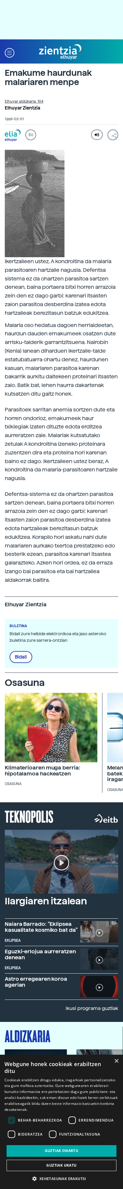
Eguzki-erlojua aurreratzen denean (40, 954)
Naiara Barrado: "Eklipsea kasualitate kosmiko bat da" (41, 927)
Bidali (21, 657)
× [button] (116, 1061)
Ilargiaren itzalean (46, 901)
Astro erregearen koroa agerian (36, 982)
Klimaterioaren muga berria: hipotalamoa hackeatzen (42, 770)
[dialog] (61, 1122)
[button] (9, 52)
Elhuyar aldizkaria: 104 (24, 101)
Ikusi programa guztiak (92, 1008)
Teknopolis (29, 816)
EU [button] (31, 135)
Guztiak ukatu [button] (61, 1165)
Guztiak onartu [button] (62, 1150)
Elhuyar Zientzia (22, 108)
